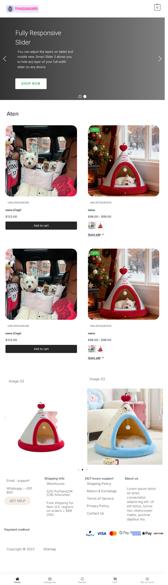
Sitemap (49, 547)
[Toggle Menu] (114, 9)
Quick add (94, 234)
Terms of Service (100, 497)
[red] (100, 225)
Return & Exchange (102, 489)
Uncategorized (18, 202)
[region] (82, 58)
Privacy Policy (98, 504)
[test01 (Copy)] (41, 161)
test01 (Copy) (13, 210)
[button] (152, 7)
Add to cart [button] (41, 225)
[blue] (92, 225)
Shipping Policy (99, 482)
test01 (91, 210)
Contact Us (95, 511)
